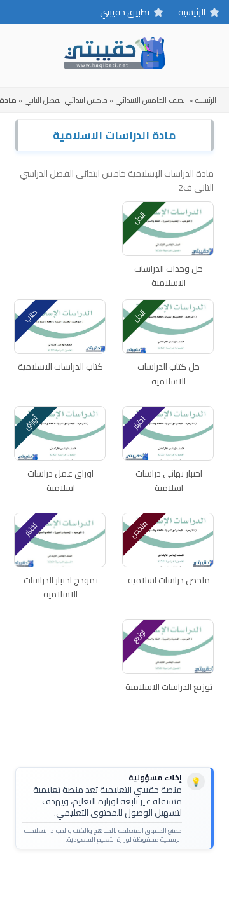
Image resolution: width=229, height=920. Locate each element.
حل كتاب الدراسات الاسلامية (168, 374)
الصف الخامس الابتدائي (151, 100)
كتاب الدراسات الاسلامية (60, 367)
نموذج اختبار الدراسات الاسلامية (61, 587)
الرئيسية (191, 12)
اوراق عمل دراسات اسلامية (60, 480)
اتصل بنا (153, 879)
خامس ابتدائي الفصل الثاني (66, 100)
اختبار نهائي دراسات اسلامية (168, 480)
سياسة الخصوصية (93, 879)
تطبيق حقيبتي (124, 12)
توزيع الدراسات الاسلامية (168, 687)
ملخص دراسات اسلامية (169, 580)
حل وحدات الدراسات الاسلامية (168, 276)
